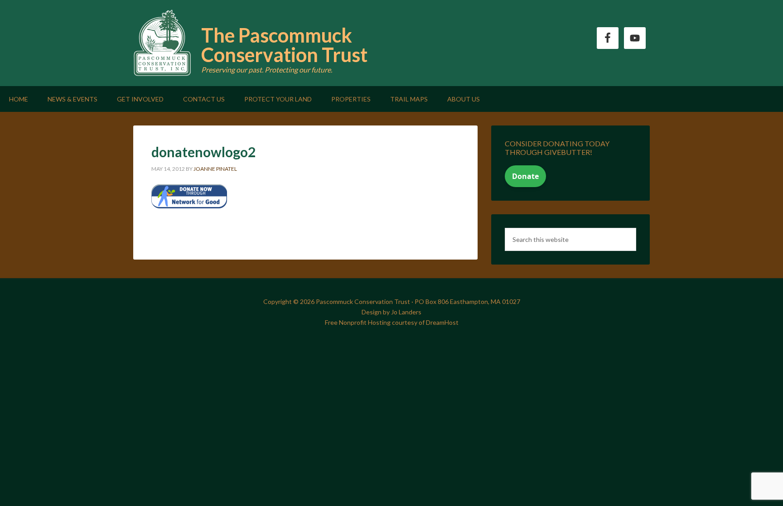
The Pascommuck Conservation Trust (284, 45)
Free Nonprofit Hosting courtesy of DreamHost (392, 322)
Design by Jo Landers (391, 312)
